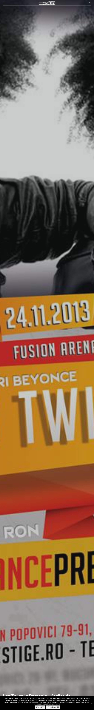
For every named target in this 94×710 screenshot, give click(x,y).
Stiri (4, 690)
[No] (92, 703)
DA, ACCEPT (40, 707)
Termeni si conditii (53, 707)
